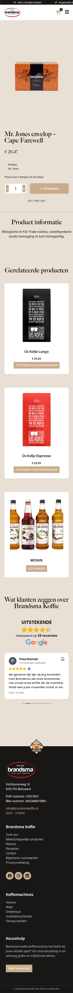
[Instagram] (18, 876)
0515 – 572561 (15, 813)
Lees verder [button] (16, 693)
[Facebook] (10, 876)
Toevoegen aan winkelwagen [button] (37, 365)
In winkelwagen (49, 188)
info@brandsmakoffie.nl (22, 808)
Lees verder (36, 568)
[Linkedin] (27, 876)
